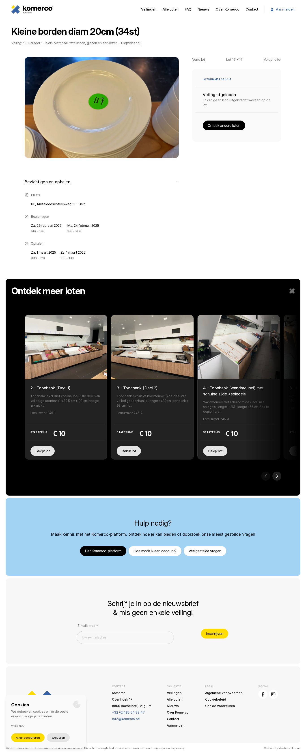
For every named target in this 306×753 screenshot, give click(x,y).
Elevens (295, 748)
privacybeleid (105, 748)
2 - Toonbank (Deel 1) (50, 388)
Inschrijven (214, 633)
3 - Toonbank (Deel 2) (137, 388)
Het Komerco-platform (103, 551)
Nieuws (203, 9)
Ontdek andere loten (224, 125)
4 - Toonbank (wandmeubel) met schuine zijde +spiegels (233, 391)
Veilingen (148, 9)
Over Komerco (227, 9)
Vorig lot (198, 59)
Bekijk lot (42, 451)
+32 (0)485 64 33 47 (128, 712)
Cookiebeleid (215, 699)
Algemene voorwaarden (224, 693)
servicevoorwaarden (131, 748)
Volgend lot (273, 59)
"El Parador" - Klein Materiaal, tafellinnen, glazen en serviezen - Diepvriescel (81, 43)
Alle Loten (171, 9)
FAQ (188, 9)
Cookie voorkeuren (220, 706)
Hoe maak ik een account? (155, 551)
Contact (252, 9)
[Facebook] (262, 694)
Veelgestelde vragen (205, 551)
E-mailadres (88, 626)
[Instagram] (273, 694)
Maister (283, 748)
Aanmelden (285, 9)
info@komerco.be (126, 719)
